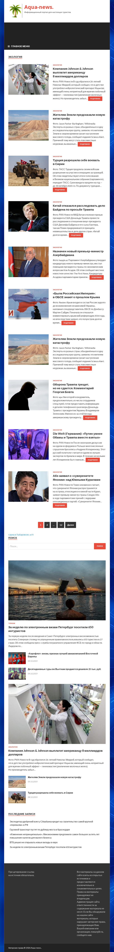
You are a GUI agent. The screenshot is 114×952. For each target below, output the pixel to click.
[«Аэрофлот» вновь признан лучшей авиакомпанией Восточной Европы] (17, 663)
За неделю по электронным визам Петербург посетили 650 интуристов (46, 847)
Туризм (11, 623)
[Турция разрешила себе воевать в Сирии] (17, 802)
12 (61, 525)
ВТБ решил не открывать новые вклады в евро (34, 842)
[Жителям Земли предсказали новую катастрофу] (17, 787)
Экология (57, 65)
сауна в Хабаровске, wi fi (21, 534)
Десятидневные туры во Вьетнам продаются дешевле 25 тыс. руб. (64, 669)
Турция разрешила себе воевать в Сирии (50, 792)
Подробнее (95, 99)
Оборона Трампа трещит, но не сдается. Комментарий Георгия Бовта (73, 388)
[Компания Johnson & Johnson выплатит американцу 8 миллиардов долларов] (57, 744)
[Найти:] (57, 546)
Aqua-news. (39, 7)
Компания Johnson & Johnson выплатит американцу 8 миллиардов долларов (73, 72)
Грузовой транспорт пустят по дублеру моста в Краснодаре (40, 829)
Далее (70, 525)
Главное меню (20, 46)
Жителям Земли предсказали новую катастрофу (54, 777)
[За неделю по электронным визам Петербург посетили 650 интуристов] (57, 620)
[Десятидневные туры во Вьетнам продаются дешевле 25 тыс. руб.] (17, 678)
